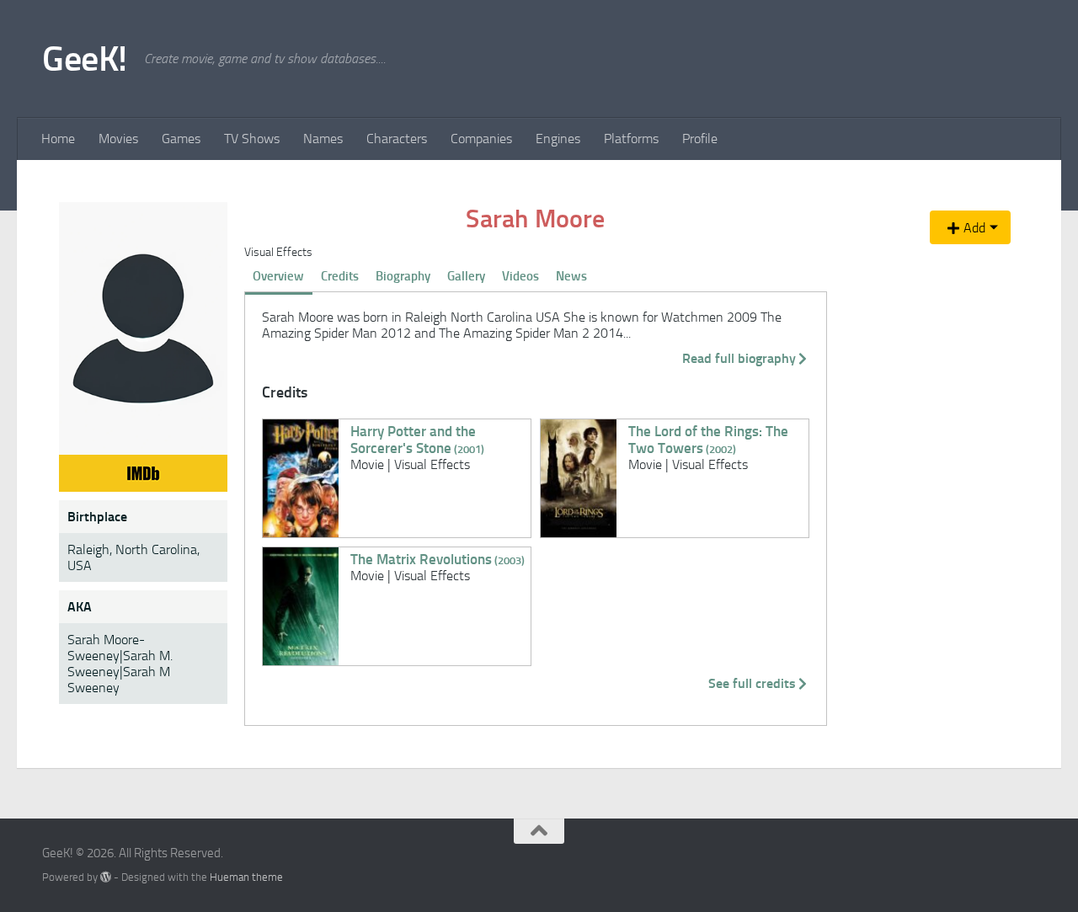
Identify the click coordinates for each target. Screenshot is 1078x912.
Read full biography (739, 358)
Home (58, 139)
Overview (278, 276)
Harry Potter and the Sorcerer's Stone (417, 439)
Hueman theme (246, 877)
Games (181, 139)
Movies (118, 139)
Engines (558, 139)
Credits (340, 276)
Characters (396, 139)
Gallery (466, 276)
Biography (403, 276)
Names (323, 139)
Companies (481, 139)
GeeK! (84, 59)
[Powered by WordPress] (105, 877)
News (571, 276)
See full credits (752, 683)
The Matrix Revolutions (437, 559)
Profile (700, 139)
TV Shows (252, 139)
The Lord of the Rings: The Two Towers (708, 439)
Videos (520, 276)
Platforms (631, 139)
